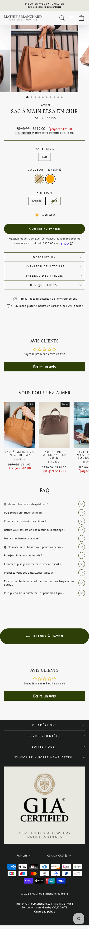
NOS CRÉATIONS (43, 725)
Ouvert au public (44, 911)
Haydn (44, 105)
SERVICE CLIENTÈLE (43, 736)
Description (44, 257)
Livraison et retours (44, 266)
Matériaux (44, 148)
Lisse (54, 200)
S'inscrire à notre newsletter (43, 757)
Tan (39, 179)
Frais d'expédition (24, 132)
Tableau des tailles (44, 275)
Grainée (37, 200)
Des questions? (44, 285)
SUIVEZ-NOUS (43, 746)
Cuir (44, 156)
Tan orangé (50, 179)
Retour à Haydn (47, 636)
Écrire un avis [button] (44, 366)
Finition (44, 192)
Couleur (44, 169)
